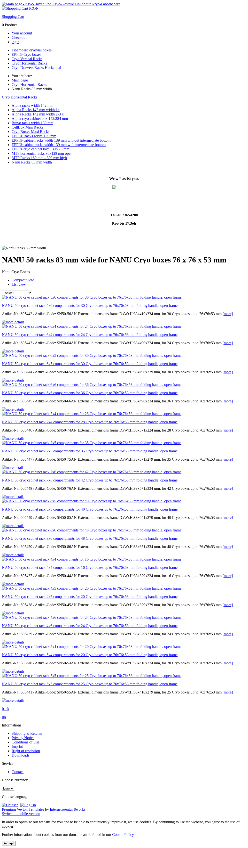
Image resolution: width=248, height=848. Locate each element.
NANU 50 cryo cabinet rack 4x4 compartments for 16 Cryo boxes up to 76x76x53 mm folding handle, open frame (90, 567)
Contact (17, 772)
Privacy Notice (23, 738)
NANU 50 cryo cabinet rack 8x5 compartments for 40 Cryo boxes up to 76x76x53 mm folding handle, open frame (90, 509)
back (5, 709)
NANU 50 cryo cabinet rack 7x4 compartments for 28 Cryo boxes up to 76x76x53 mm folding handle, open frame (90, 422)
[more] (228, 314)
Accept (9, 843)
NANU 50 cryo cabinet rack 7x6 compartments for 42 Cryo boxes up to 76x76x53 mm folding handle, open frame (90, 480)
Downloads (20, 755)
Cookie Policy (123, 834)
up (4, 717)
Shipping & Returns (27, 733)
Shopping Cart (13, 17)
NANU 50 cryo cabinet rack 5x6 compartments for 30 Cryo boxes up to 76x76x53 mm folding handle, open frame (90, 305)
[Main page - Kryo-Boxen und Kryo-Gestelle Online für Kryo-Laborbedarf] (61, 4)
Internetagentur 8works (67, 809)
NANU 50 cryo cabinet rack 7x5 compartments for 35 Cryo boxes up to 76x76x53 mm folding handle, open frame (90, 451)
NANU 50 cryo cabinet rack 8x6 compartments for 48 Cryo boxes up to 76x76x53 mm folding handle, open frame (90, 538)
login (15, 42)
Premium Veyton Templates (23, 809)
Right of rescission (26, 751)
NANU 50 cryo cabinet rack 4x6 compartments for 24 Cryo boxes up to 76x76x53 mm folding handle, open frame (90, 626)
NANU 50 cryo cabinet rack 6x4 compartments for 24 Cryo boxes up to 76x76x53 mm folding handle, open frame (90, 335)
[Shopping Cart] (20, 8)
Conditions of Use (25, 742)
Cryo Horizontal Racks (19, 97)
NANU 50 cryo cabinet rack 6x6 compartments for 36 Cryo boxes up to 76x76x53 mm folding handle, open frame (90, 393)
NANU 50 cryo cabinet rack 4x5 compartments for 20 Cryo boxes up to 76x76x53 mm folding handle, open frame (90, 597)
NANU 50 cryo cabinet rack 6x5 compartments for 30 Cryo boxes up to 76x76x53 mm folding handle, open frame (90, 364)
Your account (22, 33)
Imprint (17, 746)
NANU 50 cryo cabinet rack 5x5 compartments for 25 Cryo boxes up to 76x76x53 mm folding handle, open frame (90, 684)
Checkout (19, 37)
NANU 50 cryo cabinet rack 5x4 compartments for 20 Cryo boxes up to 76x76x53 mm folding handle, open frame (90, 655)
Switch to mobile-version (21, 814)
